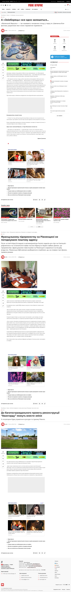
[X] (3, 5)
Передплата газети (60, 1)
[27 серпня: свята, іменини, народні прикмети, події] (62, 213)
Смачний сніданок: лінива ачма (25, 219)
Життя (20, 217)
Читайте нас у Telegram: (59, 56)
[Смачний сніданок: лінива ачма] (27, 213)
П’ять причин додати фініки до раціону (57, 110)
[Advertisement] (26, 105)
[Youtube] (64, 48)
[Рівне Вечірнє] (2, 584)
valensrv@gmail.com (36, 563)
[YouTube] (5, 5)
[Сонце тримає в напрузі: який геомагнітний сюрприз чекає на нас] (9, 213)
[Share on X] (3, 70)
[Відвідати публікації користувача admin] (2, 30)
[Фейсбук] (1, 5)
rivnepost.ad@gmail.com (31, 567)
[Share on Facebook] (3, 67)
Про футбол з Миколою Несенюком (64, 12)
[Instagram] (54, 48)
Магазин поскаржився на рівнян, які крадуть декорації (20, 396)
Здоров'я (3, 217)
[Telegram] (10, 5)
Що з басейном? (11, 12)
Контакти (68, 1)
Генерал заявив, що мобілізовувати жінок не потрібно (19, 394)
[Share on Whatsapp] (3, 72)
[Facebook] (54, 41)
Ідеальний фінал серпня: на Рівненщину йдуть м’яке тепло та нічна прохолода (43, 220)
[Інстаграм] (8, 5)
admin (6, 30)
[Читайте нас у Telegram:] (52, 57)
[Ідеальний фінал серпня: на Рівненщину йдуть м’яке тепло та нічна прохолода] (44, 213)
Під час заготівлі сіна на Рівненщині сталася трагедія (19, 194)
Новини (7, 217)
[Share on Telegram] (3, 75)
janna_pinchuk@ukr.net (38, 566)
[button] (65, 5)
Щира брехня (11, 185)
